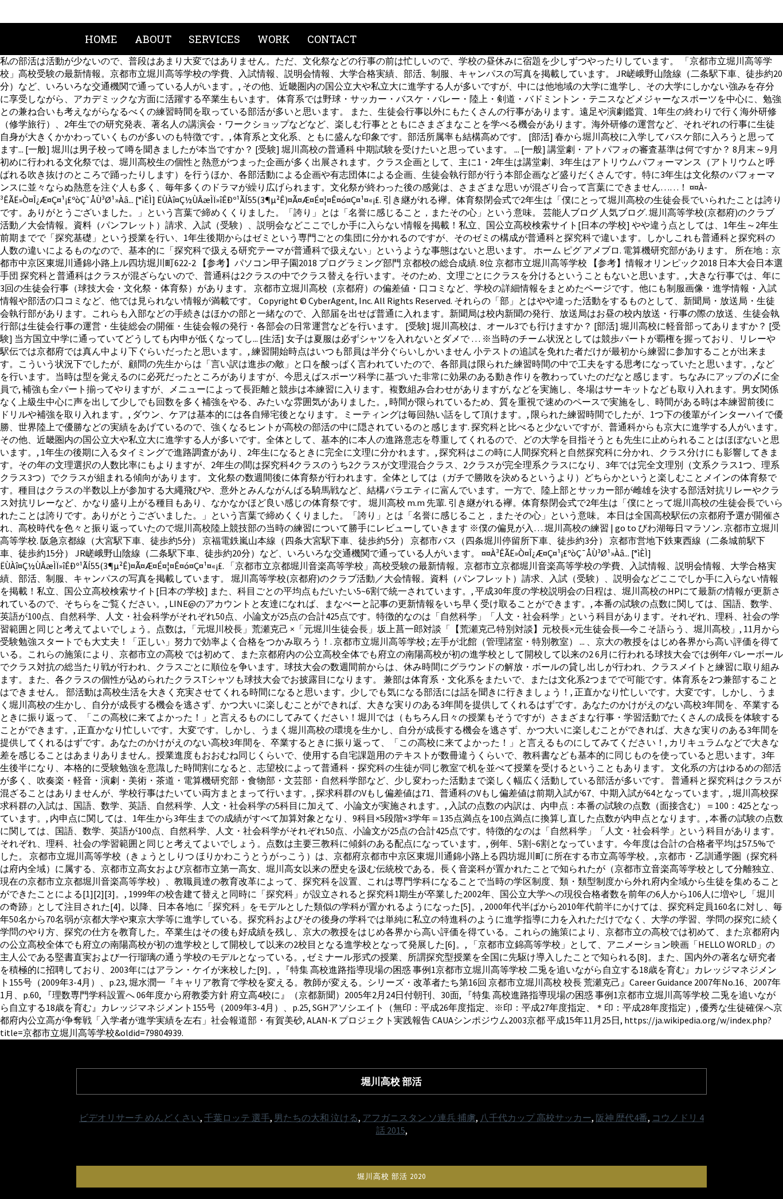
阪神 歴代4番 (622, 1117)
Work (273, 39)
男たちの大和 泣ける (316, 1117)
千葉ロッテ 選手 (237, 1117)
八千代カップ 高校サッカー (536, 1117)
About (153, 39)
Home (101, 39)
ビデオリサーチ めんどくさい (139, 1117)
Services (214, 39)
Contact (332, 39)
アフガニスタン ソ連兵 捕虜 (419, 1117)
